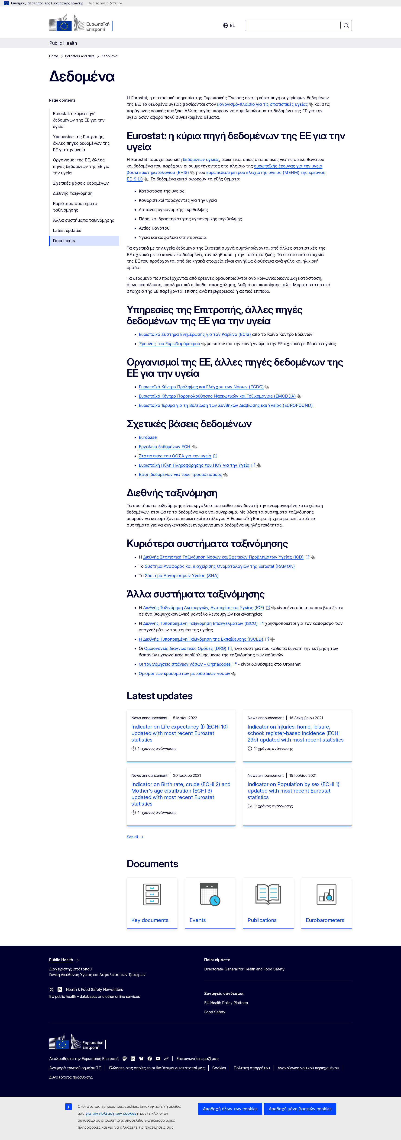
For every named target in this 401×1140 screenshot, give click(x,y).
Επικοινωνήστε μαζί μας (197, 1058)
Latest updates (67, 230)
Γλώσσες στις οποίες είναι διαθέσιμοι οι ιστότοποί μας (157, 1068)
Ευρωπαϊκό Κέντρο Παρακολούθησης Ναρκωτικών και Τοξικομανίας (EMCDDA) (217, 396)
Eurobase (148, 437)
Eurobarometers (325, 920)
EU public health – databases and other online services (94, 996)
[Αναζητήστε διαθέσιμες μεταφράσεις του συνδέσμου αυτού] (311, 104)
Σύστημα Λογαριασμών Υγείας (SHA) (182, 575)
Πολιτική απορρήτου (252, 1068)
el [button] (232, 25)
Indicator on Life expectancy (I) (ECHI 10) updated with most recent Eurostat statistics (179, 733)
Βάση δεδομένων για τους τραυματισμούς (180, 474)
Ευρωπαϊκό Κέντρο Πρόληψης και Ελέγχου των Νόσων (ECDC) (201, 386)
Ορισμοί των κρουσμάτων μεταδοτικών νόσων (184, 673)
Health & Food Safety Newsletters (94, 989)
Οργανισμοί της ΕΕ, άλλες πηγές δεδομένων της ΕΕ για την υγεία (81, 166)
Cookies (219, 1068)
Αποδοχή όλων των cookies (230, 1108)
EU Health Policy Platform (226, 1002)
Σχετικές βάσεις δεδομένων (81, 183)
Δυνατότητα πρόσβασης (71, 1077)
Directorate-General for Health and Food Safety (244, 969)
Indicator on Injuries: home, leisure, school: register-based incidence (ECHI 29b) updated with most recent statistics (296, 733)
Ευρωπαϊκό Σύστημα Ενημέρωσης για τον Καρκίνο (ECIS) (195, 334)
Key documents (149, 920)
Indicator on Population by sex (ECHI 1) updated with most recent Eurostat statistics (294, 790)
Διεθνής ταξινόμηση (73, 193)
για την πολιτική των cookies (110, 1113)
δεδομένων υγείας (201, 159)
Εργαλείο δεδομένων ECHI (165, 446)
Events (198, 920)
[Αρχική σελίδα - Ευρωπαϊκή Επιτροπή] (86, 23)
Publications (262, 920)
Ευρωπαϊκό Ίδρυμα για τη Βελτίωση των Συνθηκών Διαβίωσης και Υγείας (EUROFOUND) (226, 405)
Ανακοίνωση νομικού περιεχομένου (308, 1068)
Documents (64, 240)
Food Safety (214, 1012)
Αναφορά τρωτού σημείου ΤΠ (75, 1068)
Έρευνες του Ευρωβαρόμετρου (169, 343)
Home (53, 56)
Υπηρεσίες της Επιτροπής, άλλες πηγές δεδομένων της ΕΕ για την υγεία (81, 143)
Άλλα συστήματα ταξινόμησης (83, 220)
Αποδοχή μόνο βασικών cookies (300, 1108)
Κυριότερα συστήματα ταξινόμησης (75, 206)
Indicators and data (79, 56)
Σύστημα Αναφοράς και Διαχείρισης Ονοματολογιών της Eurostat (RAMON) (220, 566)
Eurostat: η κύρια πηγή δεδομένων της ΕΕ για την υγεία (79, 120)
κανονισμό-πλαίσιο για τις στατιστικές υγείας (262, 104)
